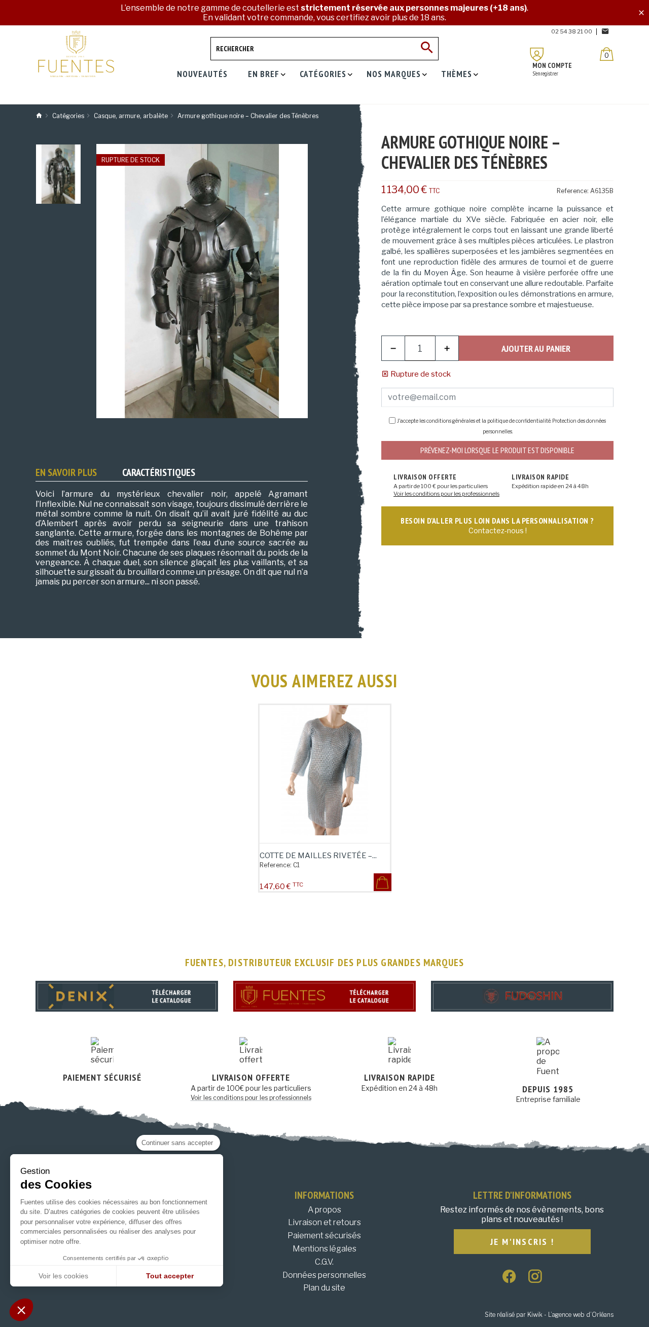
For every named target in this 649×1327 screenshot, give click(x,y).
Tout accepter (170, 1276)
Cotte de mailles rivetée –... (318, 855)
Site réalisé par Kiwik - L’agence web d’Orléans (549, 1314)
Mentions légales (324, 1249)
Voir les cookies (63, 1276)
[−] (393, 348)
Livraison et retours (324, 1222)
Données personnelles (324, 1275)
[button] (21, 1310)
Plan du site (324, 1288)
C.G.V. (324, 1262)
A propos (324, 1209)
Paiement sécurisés (324, 1235)
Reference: (573, 191)
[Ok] (427, 48)
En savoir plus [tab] (66, 472)
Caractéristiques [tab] (158, 472)
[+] (447, 348)
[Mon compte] (537, 54)
